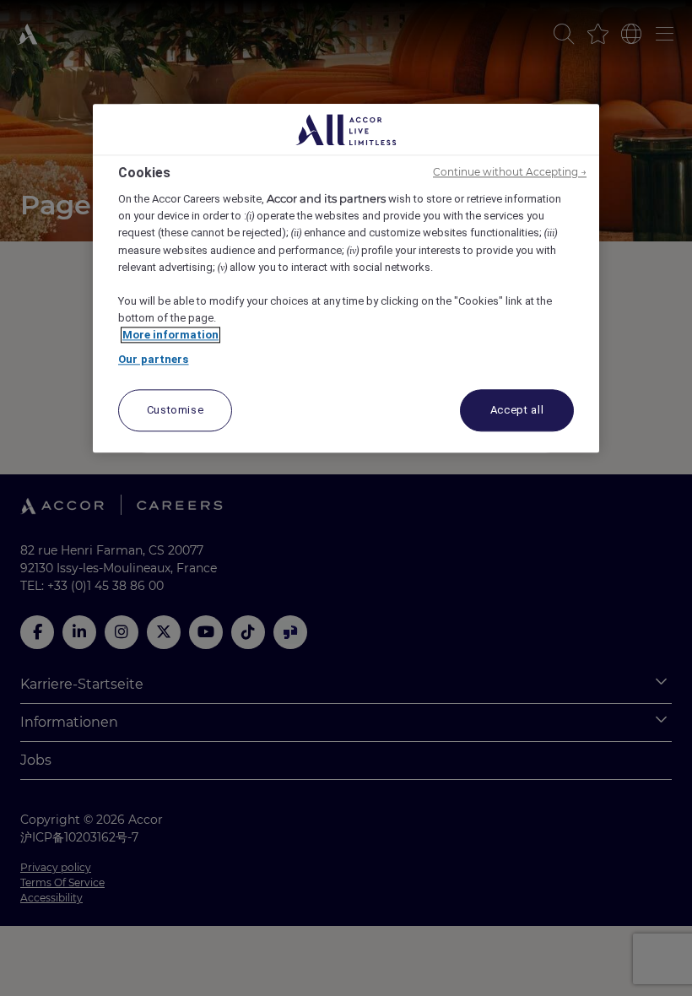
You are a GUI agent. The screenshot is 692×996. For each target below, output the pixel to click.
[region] (346, 278)
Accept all (517, 409)
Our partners (153, 359)
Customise (175, 409)
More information (170, 334)
